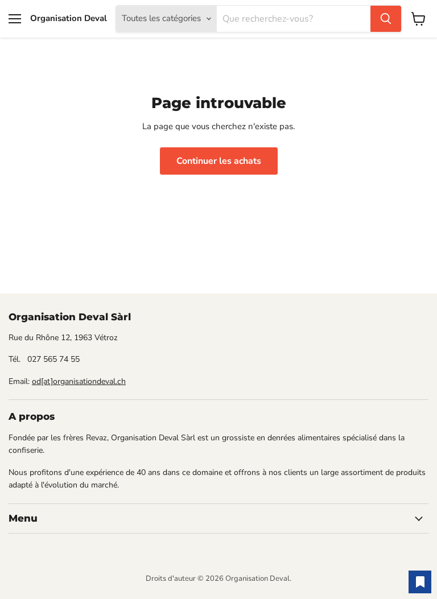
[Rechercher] (385, 19)
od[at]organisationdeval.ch (79, 381)
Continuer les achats (218, 161)
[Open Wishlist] (420, 582)
